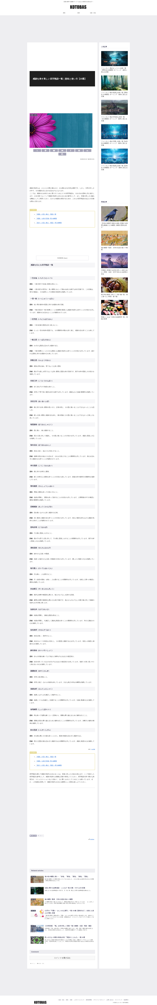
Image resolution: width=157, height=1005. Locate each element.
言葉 (71, 999)
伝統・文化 (33, 835)
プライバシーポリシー (99, 999)
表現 (67, 999)
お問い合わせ (110, 999)
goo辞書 (93, 749)
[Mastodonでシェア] (45, 150)
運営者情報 (89, 999)
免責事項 (126, 999)
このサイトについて (79, 999)
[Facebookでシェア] (71, 150)
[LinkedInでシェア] (87, 150)
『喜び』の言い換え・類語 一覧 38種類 (49, 223)
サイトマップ (118, 999)
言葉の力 (41, 835)
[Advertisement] (78, 28)
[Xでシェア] (37, 150)
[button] (62, 154)
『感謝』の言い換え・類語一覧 (46, 214)
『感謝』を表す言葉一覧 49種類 (46, 218)
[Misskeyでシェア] (62, 150)
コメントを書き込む (62, 958)
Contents (60, 258)
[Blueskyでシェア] (54, 150)
